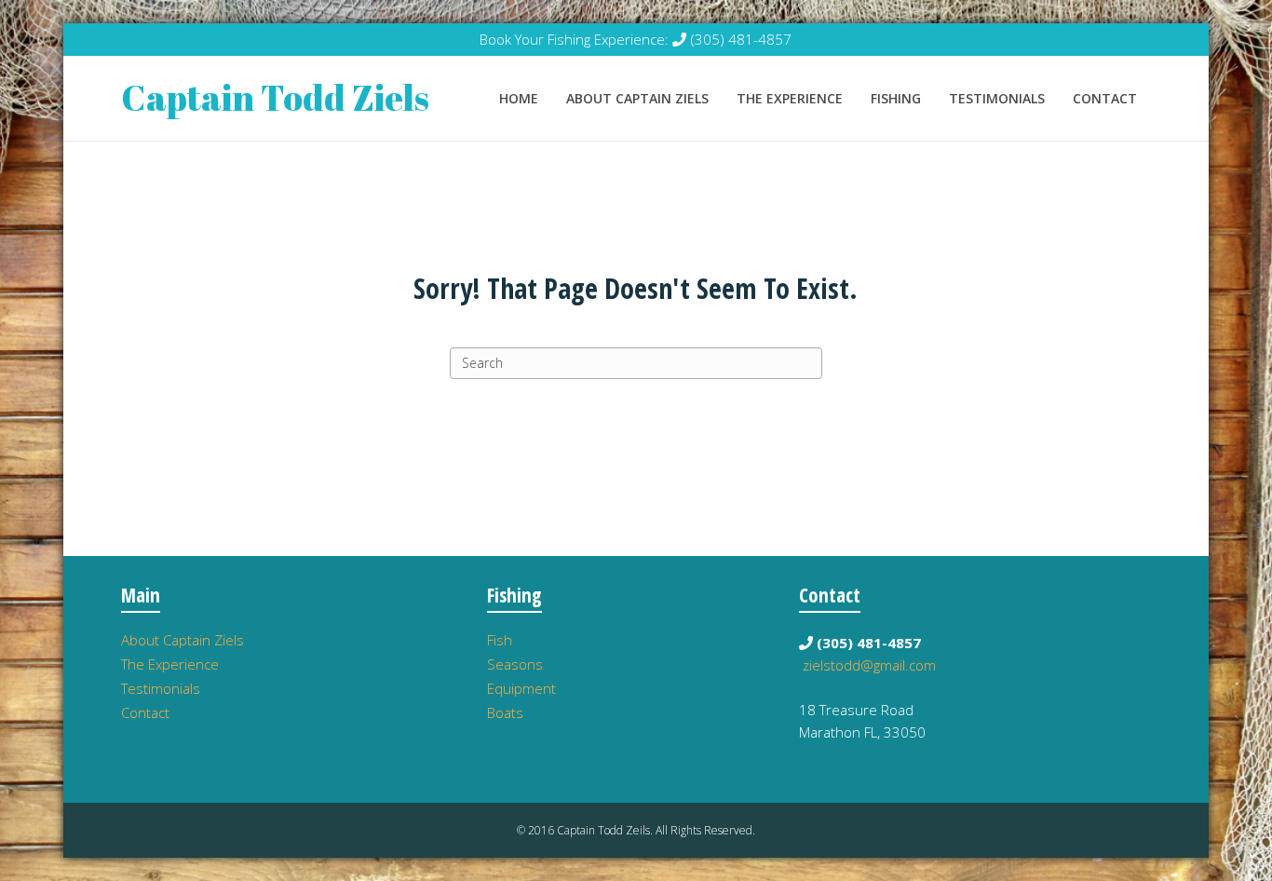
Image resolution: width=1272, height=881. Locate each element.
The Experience (790, 98)
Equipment (521, 688)
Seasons (515, 664)
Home (518, 98)
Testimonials (997, 98)
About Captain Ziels (637, 98)
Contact (1105, 98)
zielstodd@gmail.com (869, 665)
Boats (505, 712)
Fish (499, 639)
